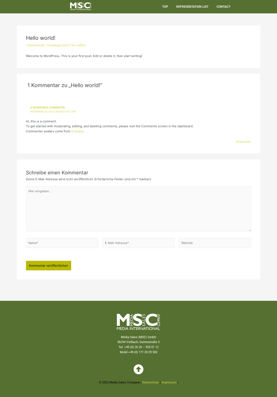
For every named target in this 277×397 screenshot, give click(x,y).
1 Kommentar (35, 45)
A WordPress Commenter (47, 107)
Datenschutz (150, 382)
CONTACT (223, 7)
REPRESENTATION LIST (192, 7)
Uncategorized (57, 45)
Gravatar (77, 131)
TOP (165, 7)
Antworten (243, 141)
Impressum (169, 382)
